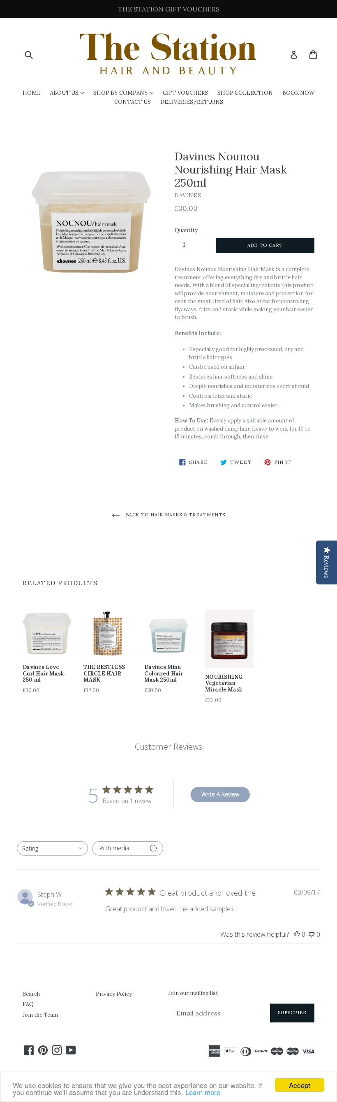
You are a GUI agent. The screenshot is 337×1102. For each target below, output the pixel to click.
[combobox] (52, 848)
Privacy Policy (114, 993)
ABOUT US (69, 92)
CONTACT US (132, 101)
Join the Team (40, 1014)
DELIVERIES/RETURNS (191, 101)
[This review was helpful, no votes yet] (297, 934)
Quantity (186, 230)
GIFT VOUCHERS (185, 92)
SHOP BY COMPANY (125, 92)
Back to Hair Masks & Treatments (174, 515)
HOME (32, 92)
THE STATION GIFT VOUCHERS (168, 9)
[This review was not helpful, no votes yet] (311, 934)
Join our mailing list (193, 993)
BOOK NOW (298, 92)
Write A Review (220, 794)
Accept (299, 1085)
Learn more (202, 1092)
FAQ (28, 1004)
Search (31, 993)
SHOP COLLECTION (245, 92)
